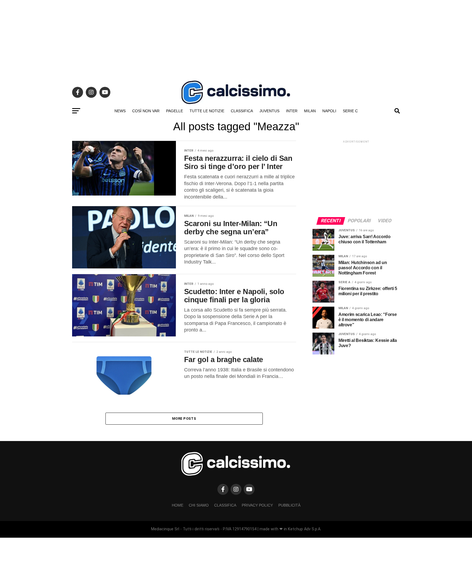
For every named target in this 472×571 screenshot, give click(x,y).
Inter (291, 111)
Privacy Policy (257, 505)
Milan (310, 111)
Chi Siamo (199, 505)
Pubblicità (289, 505)
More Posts (184, 418)
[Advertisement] (236, 38)
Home (177, 505)
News (120, 111)
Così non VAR (146, 111)
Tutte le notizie (207, 111)
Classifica (242, 111)
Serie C (350, 111)
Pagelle (174, 111)
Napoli (329, 111)
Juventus (269, 111)
